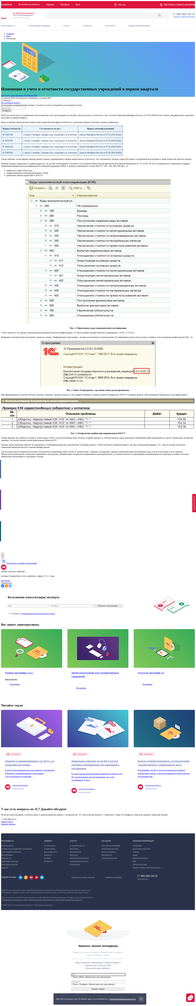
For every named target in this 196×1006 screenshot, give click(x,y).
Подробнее (15, 684)
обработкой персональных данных (68, 900)
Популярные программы (110, 845)
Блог (78, 4)
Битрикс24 (48, 861)
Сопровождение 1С (77, 845)
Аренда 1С (48, 855)
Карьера (50, 4)
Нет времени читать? (10, 103)
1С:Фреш (47, 858)
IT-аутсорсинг (75, 864)
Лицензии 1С (6, 858)
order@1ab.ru (7, 822)
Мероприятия (106, 855)
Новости (136, 852)
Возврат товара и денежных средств (147, 867)
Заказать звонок (8, 824)
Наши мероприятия (140, 858)
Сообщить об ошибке (113, 877)
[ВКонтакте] (2, 585)
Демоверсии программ (9, 861)
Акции (135, 855)
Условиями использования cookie (15, 900)
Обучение (73, 855)
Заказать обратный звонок (184, 16)
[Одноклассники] (6, 585)
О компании (6, 4)
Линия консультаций (109, 858)
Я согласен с (33, 614)
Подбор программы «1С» (19, 673)
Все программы (7, 855)
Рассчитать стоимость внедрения (179, 4)
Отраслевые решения (9, 864)
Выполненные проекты (141, 849)
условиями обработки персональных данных (38, 614)
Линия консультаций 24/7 (79, 858)
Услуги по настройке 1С (151, 673)
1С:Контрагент (49, 849)
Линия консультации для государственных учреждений (95, 675)
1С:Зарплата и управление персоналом (16, 849)
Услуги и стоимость (108, 852)
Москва (122, 5)
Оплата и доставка (140, 864)
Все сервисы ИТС (50, 852)
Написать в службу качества (83, 877)
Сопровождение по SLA (79, 861)
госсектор (5, 580)
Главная (10, 34)
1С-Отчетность (49, 845)
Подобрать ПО (30, 95)
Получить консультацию (12, 95)
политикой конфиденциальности (122, 999)
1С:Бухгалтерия (7, 845)
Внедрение (74, 849)
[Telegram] (10, 585)
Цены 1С (4, 867)
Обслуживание (75, 852)
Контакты (65, 4)
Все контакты (143, 879)
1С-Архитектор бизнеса (23, 13)
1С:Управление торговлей (11, 852)
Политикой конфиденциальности (41, 900)
